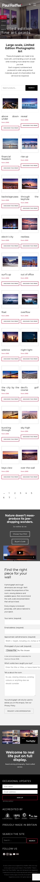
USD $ (4, 21)
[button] (20, 534)
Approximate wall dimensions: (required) (19, 637)
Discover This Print (11, 128)
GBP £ (4, 17)
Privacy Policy (9, 706)
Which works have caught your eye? (18, 663)
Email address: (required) (13, 628)
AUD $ (4, 29)
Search (31, 88)
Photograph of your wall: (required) (17, 646)
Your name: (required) (12, 618)
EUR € (4, 25)
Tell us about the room (13, 673)
